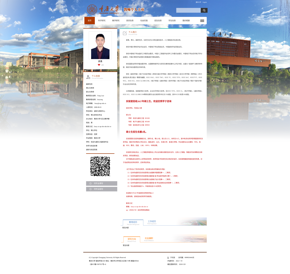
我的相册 (186, 21)
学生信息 (172, 21)
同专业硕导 (98, 189)
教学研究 (116, 21)
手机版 (172, 257)
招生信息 (158, 21)
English (205, 2)
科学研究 (101, 21)
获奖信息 (130, 21)
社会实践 (144, 21)
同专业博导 (98, 183)
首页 (89, 21)
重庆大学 (198, 2)
